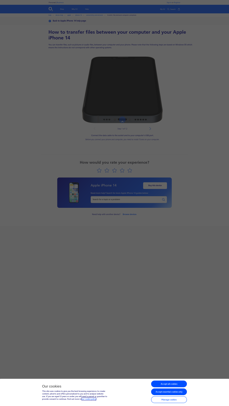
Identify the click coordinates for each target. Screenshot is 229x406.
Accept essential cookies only (169, 391)
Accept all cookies (169, 383)
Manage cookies (169, 399)
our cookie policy (89, 399)
